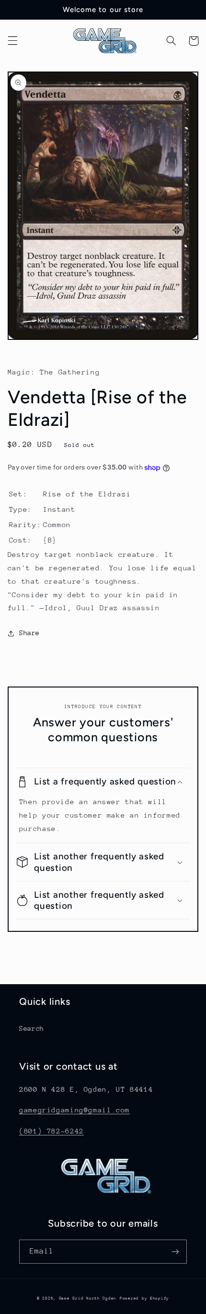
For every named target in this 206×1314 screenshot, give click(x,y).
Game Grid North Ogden (87, 1298)
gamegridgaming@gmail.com (74, 1110)
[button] (12, 41)
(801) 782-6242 (51, 1131)
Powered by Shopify (144, 1298)
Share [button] (29, 633)
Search (31, 1028)
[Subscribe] (175, 1251)
